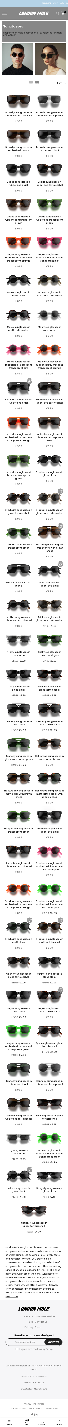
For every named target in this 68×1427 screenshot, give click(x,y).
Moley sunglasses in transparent (49, 328)
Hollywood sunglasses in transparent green (18, 830)
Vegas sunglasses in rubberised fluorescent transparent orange (18, 257)
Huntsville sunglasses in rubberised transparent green (18, 475)
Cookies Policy (52, 1408)
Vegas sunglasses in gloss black (19, 1010)
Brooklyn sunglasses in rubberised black (49, 149)
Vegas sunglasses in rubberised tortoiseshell (49, 183)
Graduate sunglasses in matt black (18, 940)
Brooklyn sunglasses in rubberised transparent (49, 114)
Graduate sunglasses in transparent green (18, 546)
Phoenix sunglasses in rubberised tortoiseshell (19, 865)
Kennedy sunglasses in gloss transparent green (18, 757)
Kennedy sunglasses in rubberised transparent (49, 1082)
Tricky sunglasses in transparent (18, 653)
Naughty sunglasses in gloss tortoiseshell (34, 1224)
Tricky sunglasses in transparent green (49, 653)
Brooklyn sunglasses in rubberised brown (18, 149)
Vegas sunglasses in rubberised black (19, 183)
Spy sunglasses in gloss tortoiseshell (49, 1044)
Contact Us (41, 1321)
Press (37, 1327)
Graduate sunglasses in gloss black (49, 474)
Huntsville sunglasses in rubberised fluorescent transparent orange (18, 437)
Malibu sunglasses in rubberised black (49, 584)
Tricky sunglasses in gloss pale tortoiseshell (49, 619)
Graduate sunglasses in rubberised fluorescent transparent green (49, 904)
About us (28, 1316)
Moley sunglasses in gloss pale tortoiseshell (49, 294)
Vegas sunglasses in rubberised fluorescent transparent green (18, 1046)
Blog (31, 1321)
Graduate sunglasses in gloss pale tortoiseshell (49, 511)
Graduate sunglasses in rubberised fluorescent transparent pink (49, 866)
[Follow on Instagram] (36, 1415)
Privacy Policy (44, 1349)
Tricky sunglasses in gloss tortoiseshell (49, 688)
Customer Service (45, 1316)
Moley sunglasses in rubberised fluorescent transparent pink (18, 365)
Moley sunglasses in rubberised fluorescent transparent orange (49, 365)
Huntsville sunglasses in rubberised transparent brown (49, 437)
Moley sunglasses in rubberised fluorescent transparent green (49, 1153)
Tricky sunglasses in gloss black (18, 688)
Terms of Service (17, 1408)
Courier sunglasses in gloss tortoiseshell (18, 975)
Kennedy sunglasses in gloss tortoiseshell (49, 723)
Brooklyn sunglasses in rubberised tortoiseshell (19, 114)
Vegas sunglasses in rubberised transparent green (49, 220)
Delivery (29, 1327)
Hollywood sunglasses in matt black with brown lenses (18, 794)
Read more (12, 1296)
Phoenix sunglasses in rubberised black (49, 830)
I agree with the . (36, 1349)
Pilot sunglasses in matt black (18, 584)
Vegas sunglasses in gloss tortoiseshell (49, 1010)
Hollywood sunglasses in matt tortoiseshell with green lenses (49, 794)
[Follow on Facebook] (32, 1415)
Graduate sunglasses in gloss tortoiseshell (18, 511)
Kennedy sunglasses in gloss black (19, 723)
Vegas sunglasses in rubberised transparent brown (18, 220)
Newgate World (43, 1365)
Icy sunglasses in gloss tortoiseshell (49, 1117)
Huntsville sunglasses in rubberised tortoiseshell (49, 401)
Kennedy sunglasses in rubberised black (19, 1082)
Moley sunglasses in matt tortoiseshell (18, 328)
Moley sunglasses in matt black (18, 294)
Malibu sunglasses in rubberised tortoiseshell (19, 619)
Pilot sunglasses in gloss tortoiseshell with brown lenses (49, 548)
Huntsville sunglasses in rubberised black (18, 401)
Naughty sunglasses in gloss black (49, 1190)
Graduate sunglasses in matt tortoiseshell (49, 940)
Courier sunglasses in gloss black (49, 975)
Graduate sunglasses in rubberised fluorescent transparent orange (18, 904)
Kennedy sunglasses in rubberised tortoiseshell (19, 1117)
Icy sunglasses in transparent (18, 1152)
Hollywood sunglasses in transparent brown (49, 757)
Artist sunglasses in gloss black (18, 1190)
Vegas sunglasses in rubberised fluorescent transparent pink (49, 257)
